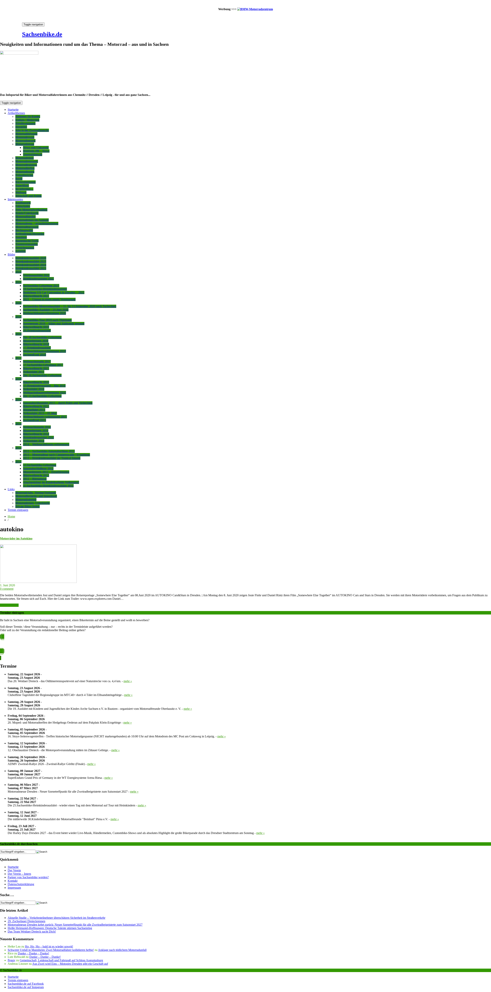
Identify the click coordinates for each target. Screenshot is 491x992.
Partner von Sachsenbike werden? (28, 877)
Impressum (14, 887)
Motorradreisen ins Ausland (32, 220)
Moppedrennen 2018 (35, 340)
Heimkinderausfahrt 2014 (38, 437)
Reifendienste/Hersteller (29, 233)
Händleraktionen (25, 123)
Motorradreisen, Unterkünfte (32, 503)
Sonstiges (21, 237)
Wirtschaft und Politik (28, 195)
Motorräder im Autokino (16, 538)
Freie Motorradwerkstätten (31, 209)
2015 (18, 399)
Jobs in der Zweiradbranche (32, 130)
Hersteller (21, 126)
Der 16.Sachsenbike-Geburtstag (42, 375)
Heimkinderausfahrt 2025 (30, 261)
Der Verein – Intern (19, 873)
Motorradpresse (24, 144)
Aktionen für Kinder (27, 116)
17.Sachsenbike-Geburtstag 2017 (43, 365)
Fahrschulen (22, 206)
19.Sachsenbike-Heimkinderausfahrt (45, 289)
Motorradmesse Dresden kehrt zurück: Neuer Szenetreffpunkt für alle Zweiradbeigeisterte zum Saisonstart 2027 (75, 924)
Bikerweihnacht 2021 (36, 296)
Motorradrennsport (26, 161)
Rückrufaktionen (25, 182)
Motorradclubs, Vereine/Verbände (35, 492)
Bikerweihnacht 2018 (36, 344)
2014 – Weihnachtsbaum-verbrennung (46, 444)
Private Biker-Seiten (27, 506)
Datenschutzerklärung (21, 884)
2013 (18, 447)
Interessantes (15, 199)
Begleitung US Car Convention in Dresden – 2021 (53, 292)
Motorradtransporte (27, 227)
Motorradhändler (25, 216)
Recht (18, 178)
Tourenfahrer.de (32, 154)
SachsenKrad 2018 (34, 354)
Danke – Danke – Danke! (33, 953)
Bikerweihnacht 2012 (36, 475)
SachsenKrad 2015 (34, 420)
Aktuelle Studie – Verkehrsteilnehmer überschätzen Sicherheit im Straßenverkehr (56, 917)
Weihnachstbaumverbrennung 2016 (44, 392)
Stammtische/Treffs (27, 240)
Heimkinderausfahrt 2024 (30, 265)
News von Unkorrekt (36, 147)
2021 (18, 282)
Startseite (13, 109)
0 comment (6, 588)
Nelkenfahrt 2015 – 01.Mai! (40, 413)
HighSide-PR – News (36, 151)
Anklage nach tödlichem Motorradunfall (122, 950)
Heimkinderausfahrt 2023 (30, 268)
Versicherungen (24, 247)
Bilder (11, 254)
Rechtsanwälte (24, 230)
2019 (18, 316)
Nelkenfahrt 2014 (33, 441)
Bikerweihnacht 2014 (36, 434)
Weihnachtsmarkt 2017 (37, 361)
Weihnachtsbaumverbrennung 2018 (44, 351)
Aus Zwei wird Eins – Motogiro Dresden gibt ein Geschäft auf (70, 963)
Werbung (20, 192)
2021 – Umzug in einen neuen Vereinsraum (49, 299)
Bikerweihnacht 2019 (36, 327)
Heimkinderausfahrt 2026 (30, 258)
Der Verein (14, 870)
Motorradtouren (24, 171)
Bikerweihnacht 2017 (36, 368)
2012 (18, 461)
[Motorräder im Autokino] (38, 581)
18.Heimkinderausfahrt (37, 330)
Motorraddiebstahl (26, 133)
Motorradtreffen (25, 168)
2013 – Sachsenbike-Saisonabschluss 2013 (49, 451)
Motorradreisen (24, 158)
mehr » (128, 681)
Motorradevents (24, 137)
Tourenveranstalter (26, 244)
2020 (18, 302)
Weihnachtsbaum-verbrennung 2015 (45, 416)
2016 (18, 378)
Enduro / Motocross (27, 120)
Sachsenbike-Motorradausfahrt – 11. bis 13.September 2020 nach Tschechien (69, 306)
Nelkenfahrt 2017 (33, 371)
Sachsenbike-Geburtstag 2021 (41, 285)
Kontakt (12, 880)
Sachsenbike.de (42, 34)
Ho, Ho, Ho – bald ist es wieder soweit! (49, 946)
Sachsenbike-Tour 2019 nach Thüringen (47, 320)
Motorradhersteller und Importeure (36, 496)
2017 (18, 358)
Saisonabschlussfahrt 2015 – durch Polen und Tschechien (57, 403)
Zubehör (20, 251)
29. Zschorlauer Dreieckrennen (26, 921)
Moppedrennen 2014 (35, 430)
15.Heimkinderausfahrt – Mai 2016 (44, 385)
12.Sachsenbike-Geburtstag (39, 465)
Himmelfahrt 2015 (34, 409)
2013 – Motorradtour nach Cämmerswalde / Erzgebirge (56, 454)
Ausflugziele (23, 202)
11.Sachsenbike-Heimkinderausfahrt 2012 (48, 485)
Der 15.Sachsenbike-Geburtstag (42, 396)
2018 (18, 334)
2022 (18, 271)
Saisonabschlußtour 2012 (38, 468)
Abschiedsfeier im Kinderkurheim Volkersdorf (51, 482)
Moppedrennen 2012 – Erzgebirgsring (46, 472)
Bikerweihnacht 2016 (36, 382)
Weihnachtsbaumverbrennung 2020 (44, 313)
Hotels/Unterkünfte (27, 213)
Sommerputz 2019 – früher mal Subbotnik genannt (53, 323)
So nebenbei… (24, 189)
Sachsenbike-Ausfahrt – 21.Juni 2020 (45, 309)
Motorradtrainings (26, 164)
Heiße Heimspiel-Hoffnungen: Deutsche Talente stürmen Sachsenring (50, 928)
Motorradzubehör (25, 499)
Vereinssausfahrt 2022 (36, 275)
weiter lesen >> (9, 605)
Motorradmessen (25, 140)
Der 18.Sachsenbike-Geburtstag (42, 337)
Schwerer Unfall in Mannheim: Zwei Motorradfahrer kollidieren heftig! (51, 950)
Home (11, 516)
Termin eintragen (18, 510)
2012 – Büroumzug (35, 478)
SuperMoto (22, 185)
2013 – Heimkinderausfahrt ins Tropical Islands (51, 458)
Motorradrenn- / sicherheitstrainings (36, 223)
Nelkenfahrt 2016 (33, 389)
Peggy (11, 960)
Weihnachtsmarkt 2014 (37, 427)
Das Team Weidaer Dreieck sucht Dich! (32, 931)
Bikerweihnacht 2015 (36, 406)
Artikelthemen (16, 113)
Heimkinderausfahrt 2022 (38, 278)
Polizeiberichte (24, 175)
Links (11, 489)
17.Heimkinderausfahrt (37, 347)
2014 (18, 423)
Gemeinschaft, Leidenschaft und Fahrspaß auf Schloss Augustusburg (61, 960)
